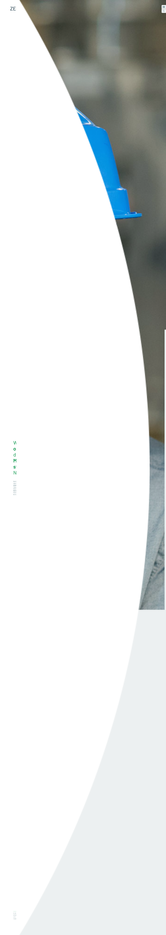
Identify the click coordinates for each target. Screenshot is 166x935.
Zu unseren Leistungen (15, 916)
